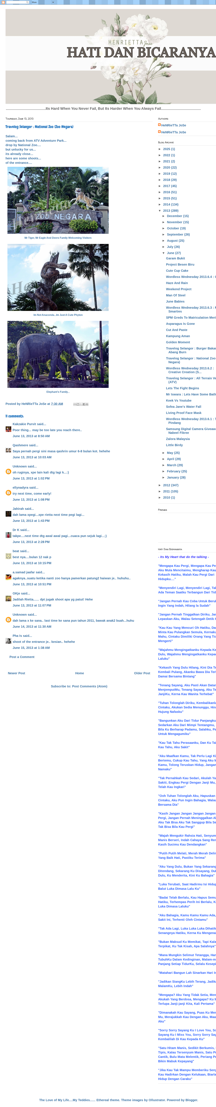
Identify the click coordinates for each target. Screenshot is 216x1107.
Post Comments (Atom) (89, 686)
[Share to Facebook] (84, 404)
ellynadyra (20, 487)
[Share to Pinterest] (87, 404)
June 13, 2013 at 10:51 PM (32, 584)
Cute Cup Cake (177, 270)
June (171, 253)
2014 (167, 204)
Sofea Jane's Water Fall (183, 406)
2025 (167, 149)
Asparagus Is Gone (180, 323)
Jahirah (18, 508)
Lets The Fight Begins (182, 388)
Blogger (191, 1100)
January (173, 477)
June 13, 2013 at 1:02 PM (31, 478)
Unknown (20, 466)
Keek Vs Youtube (178, 400)
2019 (167, 173)
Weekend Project (178, 289)
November (175, 222)
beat (16, 551)
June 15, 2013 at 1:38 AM (31, 647)
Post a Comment (21, 657)
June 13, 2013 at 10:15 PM (32, 563)
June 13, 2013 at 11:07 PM (32, 605)
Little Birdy (174, 445)
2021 (167, 161)
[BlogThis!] (78, 404)
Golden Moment (178, 342)
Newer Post (16, 673)
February (174, 471)
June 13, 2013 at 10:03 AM (32, 457)
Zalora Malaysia (178, 439)
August (173, 240)
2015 (167, 198)
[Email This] (75, 404)
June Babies (175, 301)
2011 (167, 491)
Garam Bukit (175, 258)
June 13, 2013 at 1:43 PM (31, 520)
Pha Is (17, 635)
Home (79, 673)
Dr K (16, 530)
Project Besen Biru (180, 264)
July (170, 247)
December (175, 216)
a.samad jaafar (24, 572)
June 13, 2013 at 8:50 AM (31, 436)
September (175, 234)
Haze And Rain (177, 283)
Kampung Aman (178, 336)
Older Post (142, 673)
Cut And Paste (176, 330)
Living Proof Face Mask (183, 413)
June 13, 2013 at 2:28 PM (31, 542)
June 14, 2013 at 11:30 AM (32, 626)
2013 (167, 210)
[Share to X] (81, 404)
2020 (167, 167)
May (170, 453)
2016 (167, 192)
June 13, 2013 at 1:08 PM (31, 499)
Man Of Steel (175, 295)
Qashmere (20, 445)
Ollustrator (157, 1100)
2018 (167, 180)
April (171, 459)
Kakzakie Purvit (24, 424)
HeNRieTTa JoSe (173, 125)
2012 (167, 485)
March (172, 465)
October (173, 228)
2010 (167, 497)
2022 (167, 155)
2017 (167, 186)
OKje (16, 593)
